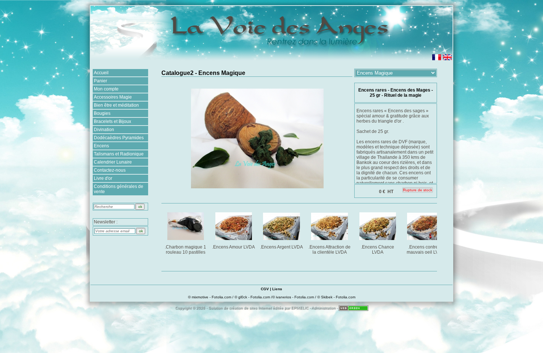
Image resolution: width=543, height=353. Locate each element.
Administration (323, 308)
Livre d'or (103, 178)
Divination (104, 129)
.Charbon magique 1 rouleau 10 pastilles (185, 249)
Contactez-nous (110, 170)
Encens (101, 145)
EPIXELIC (299, 308)
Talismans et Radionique (119, 154)
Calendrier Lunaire (113, 162)
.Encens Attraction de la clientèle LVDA (329, 249)
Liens (277, 289)
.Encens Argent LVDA (281, 247)
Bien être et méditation (116, 105)
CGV (265, 289)
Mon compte (106, 89)
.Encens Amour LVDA (233, 247)
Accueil (101, 72)
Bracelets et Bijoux (112, 121)
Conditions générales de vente (118, 189)
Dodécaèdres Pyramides (119, 137)
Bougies (102, 113)
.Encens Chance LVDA (377, 249)
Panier (100, 80)
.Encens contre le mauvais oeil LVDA (426, 249)
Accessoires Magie (113, 97)
